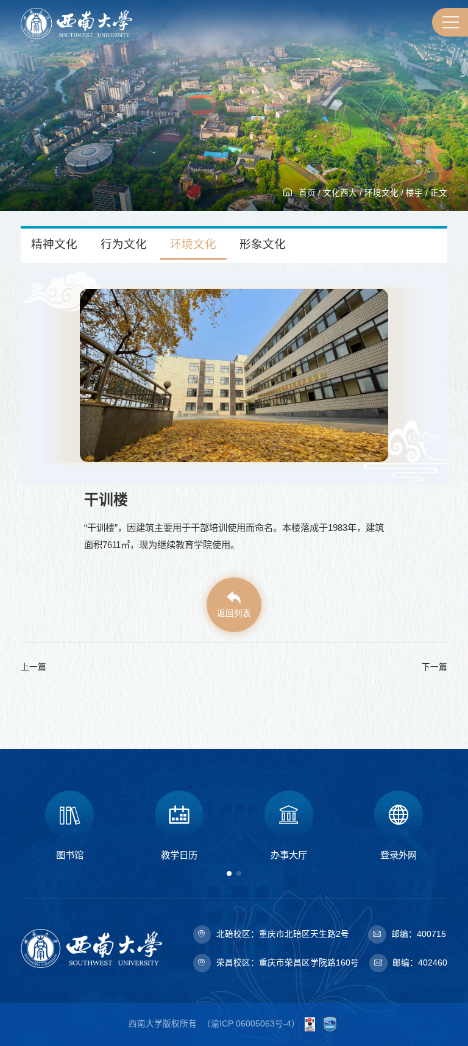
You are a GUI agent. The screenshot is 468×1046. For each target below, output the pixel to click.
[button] (229, 873)
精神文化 (54, 244)
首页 (307, 192)
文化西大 (340, 192)
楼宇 (414, 192)
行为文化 (124, 244)
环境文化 (381, 192)
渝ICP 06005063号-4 (251, 1023)
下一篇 (434, 667)
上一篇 (33, 667)
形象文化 (262, 244)
